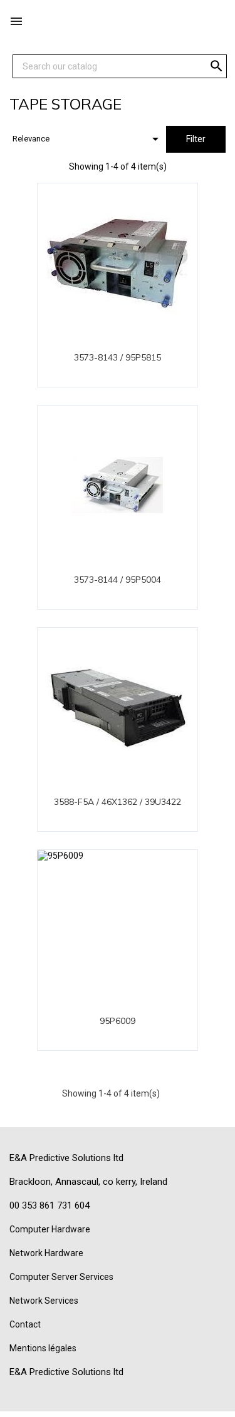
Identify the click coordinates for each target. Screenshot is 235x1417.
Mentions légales (42, 1348)
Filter (196, 139)
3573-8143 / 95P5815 (117, 357)
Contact (25, 1324)
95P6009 (117, 1020)
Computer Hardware (49, 1229)
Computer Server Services (61, 1277)
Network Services (43, 1301)
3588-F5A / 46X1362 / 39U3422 (117, 801)
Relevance (88, 138)
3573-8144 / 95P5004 (117, 579)
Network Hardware (46, 1253)
